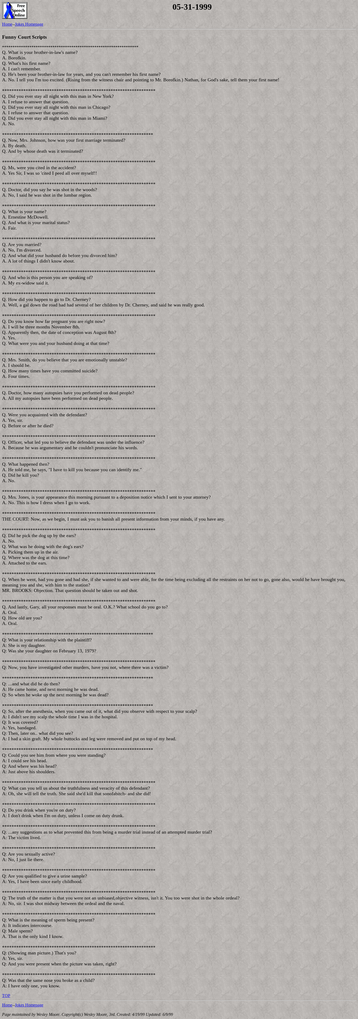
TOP (6, 995)
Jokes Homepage (29, 24)
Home (7, 24)
